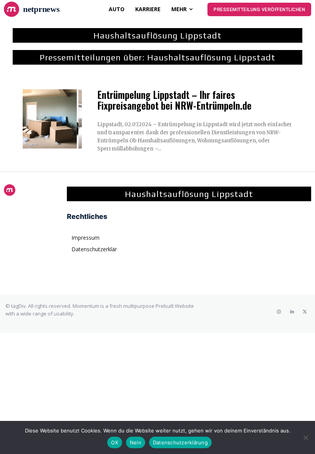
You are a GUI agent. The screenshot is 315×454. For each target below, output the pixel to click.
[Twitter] (305, 311)
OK (114, 442)
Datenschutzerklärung (180, 442)
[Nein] (305, 437)
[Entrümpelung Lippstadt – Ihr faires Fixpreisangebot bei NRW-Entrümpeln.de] (52, 119)
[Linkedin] (292, 311)
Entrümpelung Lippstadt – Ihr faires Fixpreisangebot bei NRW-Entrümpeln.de (174, 99)
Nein (135, 442)
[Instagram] (279, 311)
